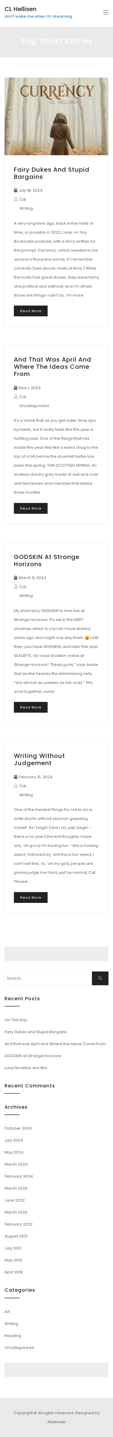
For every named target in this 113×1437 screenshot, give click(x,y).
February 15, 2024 (35, 777)
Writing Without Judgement (39, 759)
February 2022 (19, 1224)
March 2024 (16, 1164)
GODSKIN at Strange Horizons (47, 560)
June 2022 (15, 1200)
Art (7, 1311)
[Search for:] (56, 978)
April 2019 (14, 1272)
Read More (30, 311)
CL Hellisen (20, 9)
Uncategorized (34, 406)
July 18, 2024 (30, 190)
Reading (13, 1335)
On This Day (16, 1020)
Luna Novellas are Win (26, 1068)
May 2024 (14, 1152)
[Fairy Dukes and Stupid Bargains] (56, 116)
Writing (26, 208)
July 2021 (13, 1248)
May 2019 (13, 1260)
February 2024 (19, 1176)
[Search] (100, 978)
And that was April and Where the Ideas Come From (52, 366)
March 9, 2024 (32, 578)
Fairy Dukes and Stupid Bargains (51, 173)
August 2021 (16, 1236)
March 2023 (16, 1188)
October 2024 (18, 1128)
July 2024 (14, 1140)
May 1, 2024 (30, 388)
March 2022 (16, 1212)
